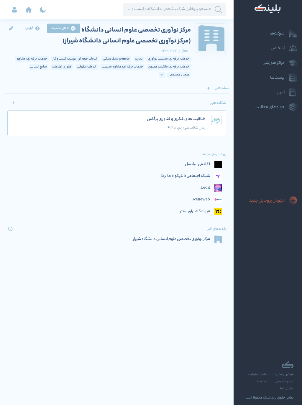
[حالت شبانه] (43, 10)
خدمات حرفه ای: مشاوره (32, 59)
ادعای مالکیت (60, 28)
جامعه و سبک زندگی (116, 59)
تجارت (139, 59)
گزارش (29, 28)
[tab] (222, 88)
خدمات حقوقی (86, 67)
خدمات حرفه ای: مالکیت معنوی (168, 67)
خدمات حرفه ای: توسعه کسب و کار (75, 59)
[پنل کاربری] (14, 10)
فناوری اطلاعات (62, 67)
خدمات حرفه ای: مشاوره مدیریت (122, 67)
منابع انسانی (38, 67)
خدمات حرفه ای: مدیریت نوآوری (168, 59)
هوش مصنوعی (179, 75)
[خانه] (29, 10)
